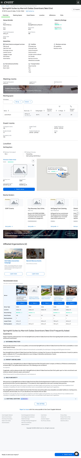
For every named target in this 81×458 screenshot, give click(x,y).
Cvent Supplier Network (7, 415)
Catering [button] (52, 221)
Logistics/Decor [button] (77, 221)
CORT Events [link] (9, 208)
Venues (7, 5)
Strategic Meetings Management (28, 420)
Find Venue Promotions (7, 418)
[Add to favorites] (33, 165)
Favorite (77, 9)
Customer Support (45, 418)
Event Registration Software (27, 416)
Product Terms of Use (65, 416)
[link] (14, 202)
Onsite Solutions (5, 422)
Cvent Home (44, 415)
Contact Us (43, 416)
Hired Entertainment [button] (32, 221)
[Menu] (1, 2)
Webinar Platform (25, 424)
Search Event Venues (7, 416)
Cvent (2, 5)
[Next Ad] (33, 160)
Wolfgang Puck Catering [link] (59, 208)
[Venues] (78, 2)
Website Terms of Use (65, 418)
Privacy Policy (64, 415)
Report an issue (24, 409)
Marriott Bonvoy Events (33, 261)
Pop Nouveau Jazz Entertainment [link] (36, 208)
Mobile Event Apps (25, 418)
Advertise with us (65, 420)
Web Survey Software (26, 422)
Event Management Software (28, 415)
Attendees (6, 99)
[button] (11, 101)
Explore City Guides (6, 420)
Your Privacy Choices (45, 420)
